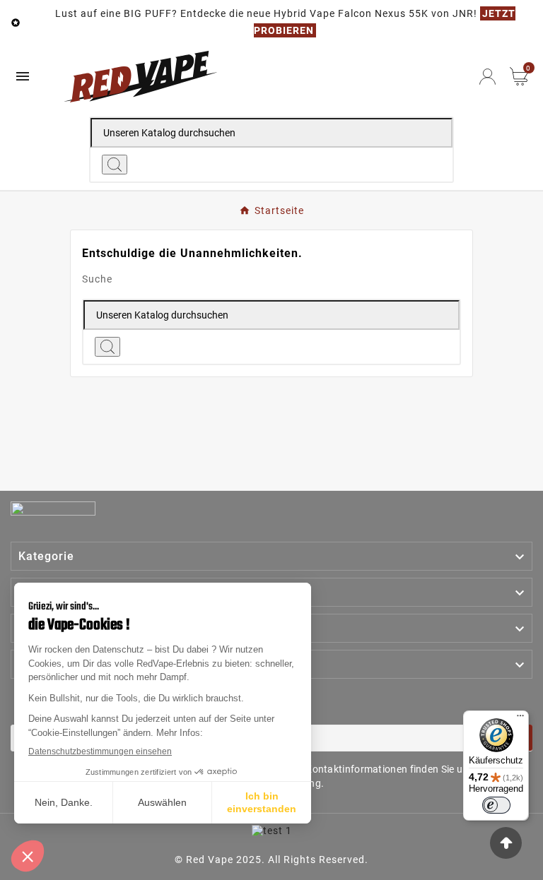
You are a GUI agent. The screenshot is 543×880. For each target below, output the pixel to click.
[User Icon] (487, 77)
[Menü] (520, 718)
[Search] (114, 164)
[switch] (496, 805)
